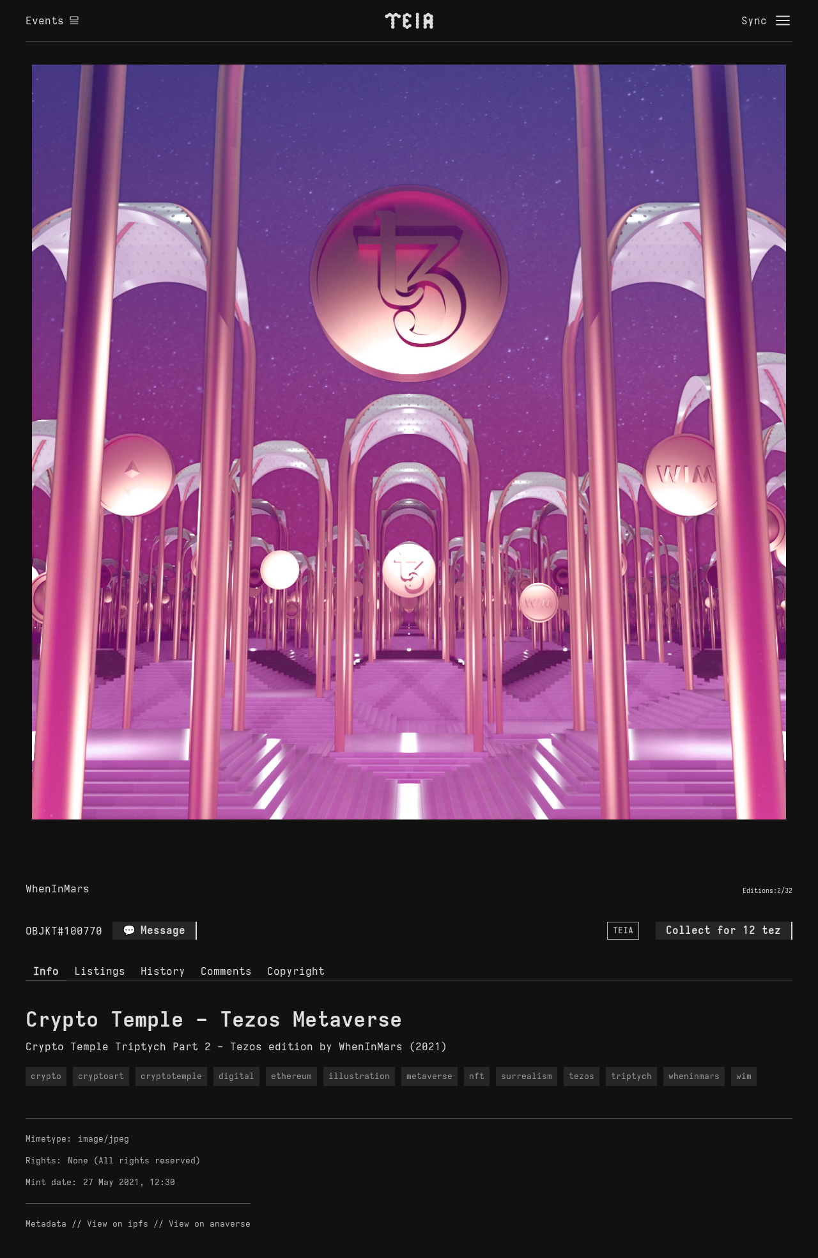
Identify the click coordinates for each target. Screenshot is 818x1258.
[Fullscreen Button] (394, 834)
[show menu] (782, 20)
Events (45, 20)
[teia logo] (409, 20)
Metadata (46, 1223)
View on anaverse (210, 1223)
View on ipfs (117, 1223)
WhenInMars (57, 888)
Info (46, 971)
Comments (226, 971)
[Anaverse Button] (423, 834)
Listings (99, 971)
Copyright (296, 971)
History (163, 971)
